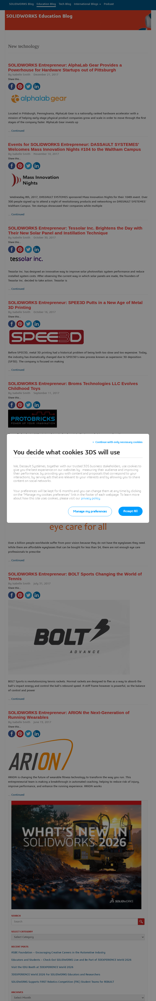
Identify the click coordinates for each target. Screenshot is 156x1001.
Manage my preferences (90, 511)
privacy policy (90, 498)
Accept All (130, 511)
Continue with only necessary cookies (119, 442)
